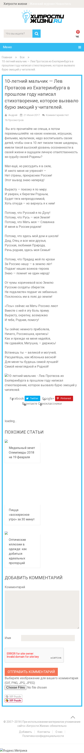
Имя (8, 638)
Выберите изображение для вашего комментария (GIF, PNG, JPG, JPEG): (41, 680)
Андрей (12, 115)
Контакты (44, 731)
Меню (7, 47)
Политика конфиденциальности (43, 735)
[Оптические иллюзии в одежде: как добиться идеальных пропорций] (23, 533)
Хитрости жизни (15, 4)
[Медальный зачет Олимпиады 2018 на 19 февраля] (23, 441)
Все (22, 57)
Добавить (25, 731)
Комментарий (15, 587)
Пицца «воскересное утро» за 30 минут (22, 514)
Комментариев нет (57, 115)
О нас (59, 731)
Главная (7, 57)
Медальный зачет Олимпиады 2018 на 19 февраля (22, 452)
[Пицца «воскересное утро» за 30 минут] (23, 487)
